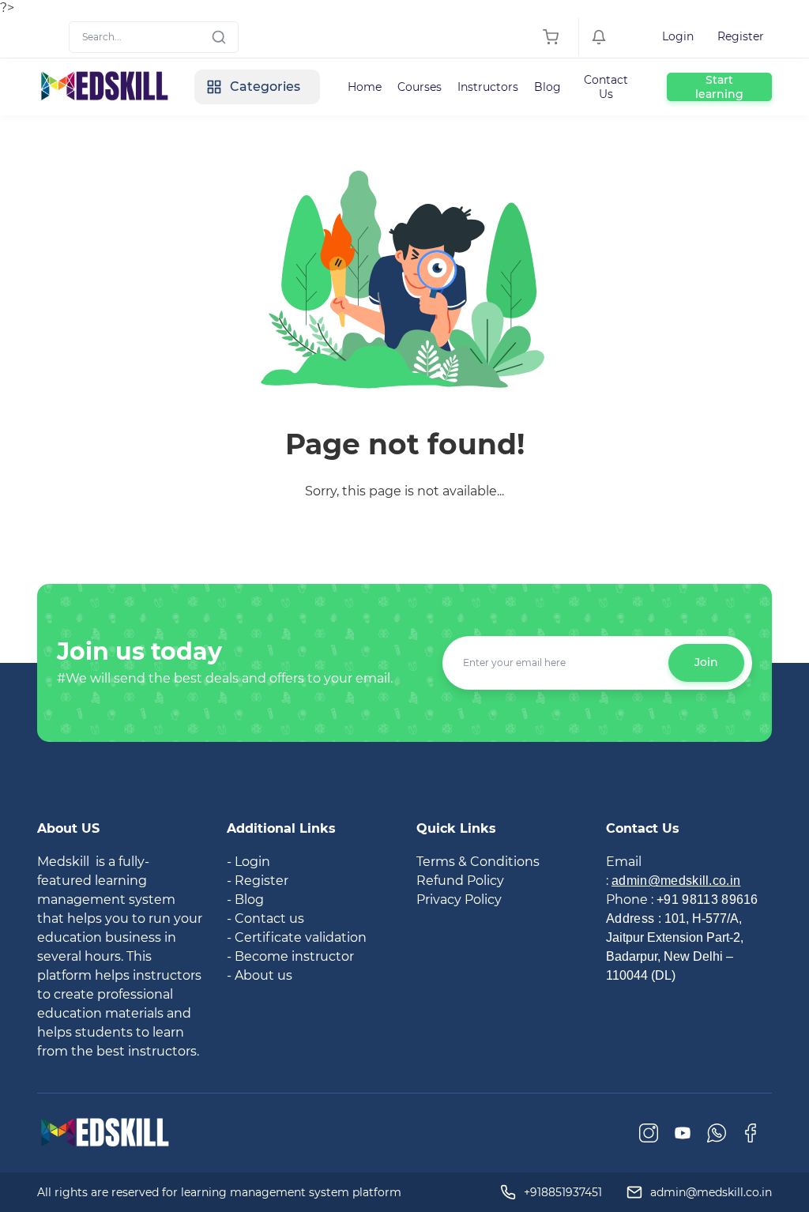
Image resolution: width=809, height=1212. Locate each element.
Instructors (487, 87)
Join (706, 662)
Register (740, 36)
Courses (419, 87)
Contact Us (606, 87)
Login (678, 36)
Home (365, 87)
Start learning (719, 87)
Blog (547, 87)
